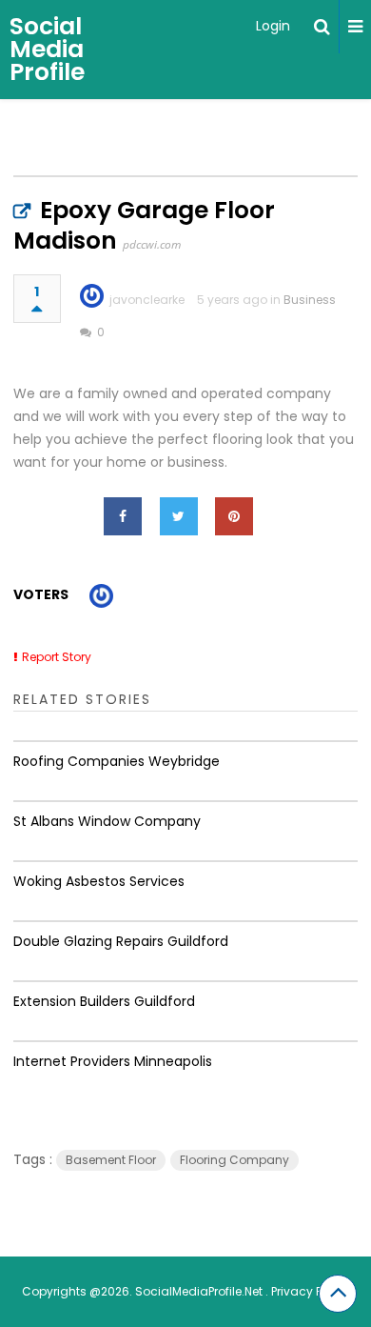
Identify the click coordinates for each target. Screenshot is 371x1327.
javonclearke (147, 300)
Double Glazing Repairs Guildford (120, 941)
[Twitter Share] (179, 516)
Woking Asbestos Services (99, 881)
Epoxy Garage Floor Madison (144, 225)
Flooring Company (234, 1160)
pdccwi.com (152, 244)
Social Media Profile (47, 49)
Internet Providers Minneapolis (112, 1061)
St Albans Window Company (107, 821)
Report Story (56, 657)
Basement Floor (111, 1160)
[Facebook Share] (123, 516)
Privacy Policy (310, 1291)
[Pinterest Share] (234, 516)
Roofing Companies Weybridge (116, 761)
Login (273, 25)
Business (309, 300)
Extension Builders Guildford (104, 1001)
